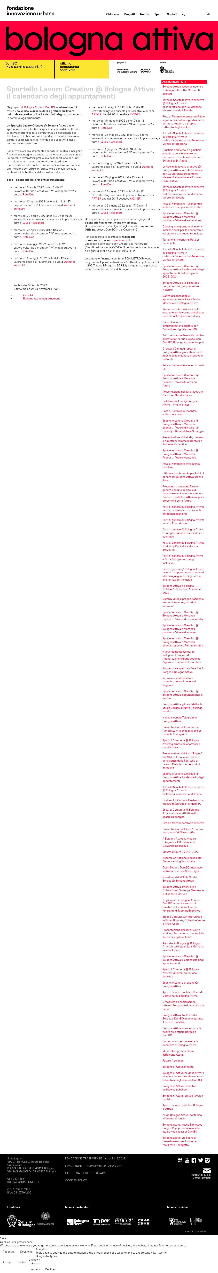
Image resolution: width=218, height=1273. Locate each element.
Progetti (129, 14)
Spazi (157, 14)
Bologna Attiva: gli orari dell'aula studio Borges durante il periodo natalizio (182, 708)
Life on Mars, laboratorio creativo (183, 823)
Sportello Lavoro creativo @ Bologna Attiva (180, 984)
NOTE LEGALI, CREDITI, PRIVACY (85, 1173)
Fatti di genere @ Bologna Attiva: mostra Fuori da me (183, 521)
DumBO (50, 107)
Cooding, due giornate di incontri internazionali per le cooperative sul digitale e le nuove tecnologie (182, 230)
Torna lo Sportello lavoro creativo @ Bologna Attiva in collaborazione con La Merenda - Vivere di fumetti (183, 254)
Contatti (172, 14)
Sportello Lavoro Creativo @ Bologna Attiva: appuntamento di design (182, 695)
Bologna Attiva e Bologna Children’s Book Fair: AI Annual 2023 (181, 589)
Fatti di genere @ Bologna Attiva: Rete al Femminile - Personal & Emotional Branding (183, 510)
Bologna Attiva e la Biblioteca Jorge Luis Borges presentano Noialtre (181, 286)
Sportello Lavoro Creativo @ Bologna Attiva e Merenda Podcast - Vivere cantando (180, 454)
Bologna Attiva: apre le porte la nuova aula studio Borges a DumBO (181, 1032)
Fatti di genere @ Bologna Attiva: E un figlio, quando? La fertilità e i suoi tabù (183, 533)
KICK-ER (135, 114)
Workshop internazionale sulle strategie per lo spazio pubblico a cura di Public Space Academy (183, 312)
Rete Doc (28, 194)
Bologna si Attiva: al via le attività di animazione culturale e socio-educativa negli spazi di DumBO (183, 1076)
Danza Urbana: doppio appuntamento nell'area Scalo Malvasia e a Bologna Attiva (181, 299)
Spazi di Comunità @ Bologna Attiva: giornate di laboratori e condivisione (181, 744)
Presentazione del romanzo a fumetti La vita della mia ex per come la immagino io (181, 730)
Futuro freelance (173, 1060)
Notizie (144, 14)
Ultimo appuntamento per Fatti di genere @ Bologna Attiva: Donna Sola (183, 477)
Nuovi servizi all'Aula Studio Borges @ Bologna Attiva (179, 879)
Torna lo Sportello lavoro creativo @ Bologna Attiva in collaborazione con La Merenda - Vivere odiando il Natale (183, 105)
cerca (184, 14)
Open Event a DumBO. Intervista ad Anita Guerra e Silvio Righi (182, 869)
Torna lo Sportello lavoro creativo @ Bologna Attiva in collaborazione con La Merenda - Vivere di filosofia (183, 192)
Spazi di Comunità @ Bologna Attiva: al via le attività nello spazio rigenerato (180, 813)
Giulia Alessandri (33, 222)
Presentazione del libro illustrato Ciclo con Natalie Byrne (182, 393)
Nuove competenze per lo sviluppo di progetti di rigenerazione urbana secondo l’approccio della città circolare (181, 657)
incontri (27, 295)
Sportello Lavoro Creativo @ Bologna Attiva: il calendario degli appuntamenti (183, 777)
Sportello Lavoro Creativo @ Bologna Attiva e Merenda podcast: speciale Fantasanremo (182, 642)
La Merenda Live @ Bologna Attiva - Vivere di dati (180, 403)
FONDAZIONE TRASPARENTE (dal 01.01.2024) (94, 1165)
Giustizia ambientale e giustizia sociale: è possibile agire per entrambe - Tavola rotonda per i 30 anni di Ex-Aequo (182, 155)
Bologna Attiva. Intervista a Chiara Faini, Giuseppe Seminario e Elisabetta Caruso (183, 890)
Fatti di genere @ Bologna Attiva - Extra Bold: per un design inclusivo (182, 559)
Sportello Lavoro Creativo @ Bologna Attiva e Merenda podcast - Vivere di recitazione (181, 217)
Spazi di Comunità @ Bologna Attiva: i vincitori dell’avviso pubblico (180, 973)
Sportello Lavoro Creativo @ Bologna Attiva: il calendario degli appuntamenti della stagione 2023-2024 (183, 271)
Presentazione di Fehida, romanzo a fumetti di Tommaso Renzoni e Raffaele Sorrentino (183, 441)
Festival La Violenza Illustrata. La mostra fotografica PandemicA (183, 801)
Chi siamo (112, 14)
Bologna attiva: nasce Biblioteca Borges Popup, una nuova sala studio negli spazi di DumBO (182, 1128)
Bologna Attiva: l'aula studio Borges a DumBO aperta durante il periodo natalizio (182, 1018)
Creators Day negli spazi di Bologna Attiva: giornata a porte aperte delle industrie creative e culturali (182, 354)
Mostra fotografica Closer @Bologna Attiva (178, 1052)
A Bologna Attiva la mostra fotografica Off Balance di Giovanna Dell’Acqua (179, 842)
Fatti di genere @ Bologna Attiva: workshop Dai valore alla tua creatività (183, 546)
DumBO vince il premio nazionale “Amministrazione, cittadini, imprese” (183, 602)
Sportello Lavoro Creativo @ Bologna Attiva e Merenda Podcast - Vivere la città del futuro (180, 380)
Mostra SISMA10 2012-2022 (180, 851)
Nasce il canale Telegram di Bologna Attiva (179, 719)
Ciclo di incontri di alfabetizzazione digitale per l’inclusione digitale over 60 (180, 326)
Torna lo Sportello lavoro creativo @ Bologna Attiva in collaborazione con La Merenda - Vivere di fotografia (183, 138)
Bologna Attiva (33, 107)
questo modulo (122, 240)
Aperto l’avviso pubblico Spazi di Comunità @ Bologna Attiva (182, 994)
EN (208, 13)
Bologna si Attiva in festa (178, 1066)
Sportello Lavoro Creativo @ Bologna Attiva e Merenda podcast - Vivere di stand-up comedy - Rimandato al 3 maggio (183, 426)
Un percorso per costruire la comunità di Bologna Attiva (180, 1043)
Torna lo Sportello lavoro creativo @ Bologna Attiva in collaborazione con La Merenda (183, 790)
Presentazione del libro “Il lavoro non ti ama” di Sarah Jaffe (182, 830)
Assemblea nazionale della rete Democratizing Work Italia (181, 859)
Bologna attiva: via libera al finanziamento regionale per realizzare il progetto (180, 1141)
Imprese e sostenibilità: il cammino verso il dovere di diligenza (179, 681)
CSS (204, 1231)
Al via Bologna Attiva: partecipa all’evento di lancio (182, 1116)
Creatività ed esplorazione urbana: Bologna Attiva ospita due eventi (183, 1005)
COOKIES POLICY (76, 1180)
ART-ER (96, 114)
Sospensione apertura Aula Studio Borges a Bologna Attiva (183, 670)
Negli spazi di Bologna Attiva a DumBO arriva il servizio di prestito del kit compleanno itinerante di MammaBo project (181, 905)
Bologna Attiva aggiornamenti (41, 298)
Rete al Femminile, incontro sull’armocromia (179, 412)
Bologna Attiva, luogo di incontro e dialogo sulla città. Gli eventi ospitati (182, 90)
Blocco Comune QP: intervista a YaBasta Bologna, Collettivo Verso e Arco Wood (183, 920)
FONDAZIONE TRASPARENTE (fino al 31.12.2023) (95, 1158)
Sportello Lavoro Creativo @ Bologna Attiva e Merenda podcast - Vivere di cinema (180, 629)
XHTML (194, 1231)
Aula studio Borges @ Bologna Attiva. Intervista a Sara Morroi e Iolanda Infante (182, 947)
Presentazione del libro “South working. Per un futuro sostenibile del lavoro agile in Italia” (183, 933)
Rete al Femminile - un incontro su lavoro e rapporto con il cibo (182, 205)
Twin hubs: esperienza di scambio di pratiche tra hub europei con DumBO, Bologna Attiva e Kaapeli (183, 339)
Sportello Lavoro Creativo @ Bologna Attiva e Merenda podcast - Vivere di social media (182, 616)
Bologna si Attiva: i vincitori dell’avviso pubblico (179, 1087)
